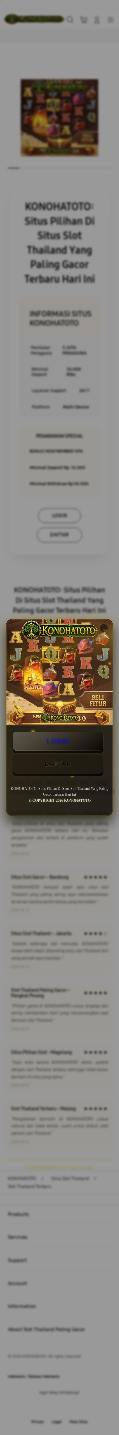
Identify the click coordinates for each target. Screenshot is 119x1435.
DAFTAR (58, 764)
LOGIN (58, 741)
